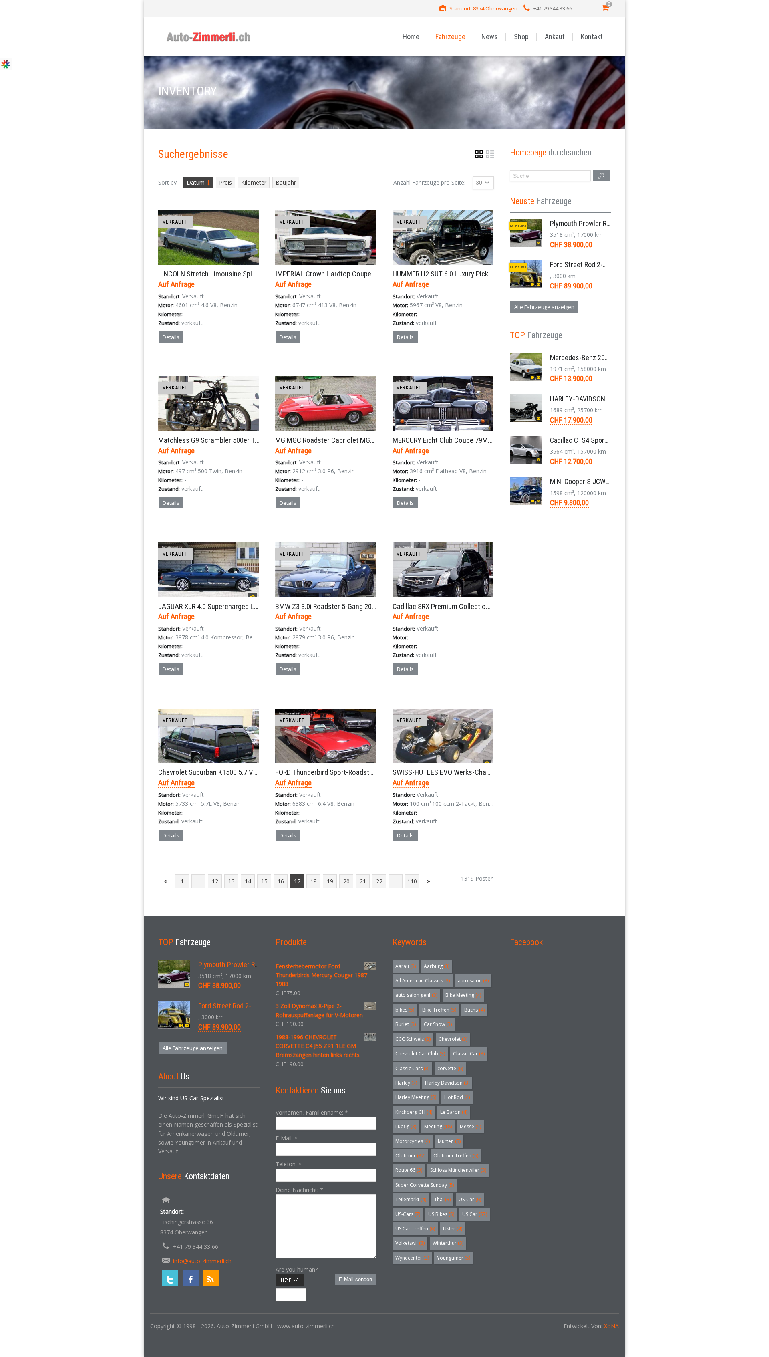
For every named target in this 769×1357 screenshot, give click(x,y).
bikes (404, 1009)
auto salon (473, 980)
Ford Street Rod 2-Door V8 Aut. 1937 (602, 264)
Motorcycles (412, 1141)
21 (363, 881)
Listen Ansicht (490, 154)
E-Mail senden (355, 1279)
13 (231, 881)
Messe (470, 1126)
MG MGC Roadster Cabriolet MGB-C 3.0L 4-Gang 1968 (354, 440)
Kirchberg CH (413, 1112)
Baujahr (286, 182)
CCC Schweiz (413, 1039)
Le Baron (453, 1112)
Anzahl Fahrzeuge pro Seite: (429, 182)
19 (330, 881)
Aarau (405, 966)
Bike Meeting (463, 995)
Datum (196, 182)
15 (264, 881)
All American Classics (422, 980)
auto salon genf (416, 995)
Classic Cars (412, 1068)
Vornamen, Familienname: (312, 1112)
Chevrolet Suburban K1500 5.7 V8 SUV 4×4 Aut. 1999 (235, 772)
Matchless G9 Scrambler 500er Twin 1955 (219, 440)
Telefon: (289, 1164)
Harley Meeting (415, 1097)
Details (171, 337)
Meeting (438, 1126)
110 (412, 881)
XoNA (611, 1326)
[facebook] (191, 1278)
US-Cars (407, 1214)
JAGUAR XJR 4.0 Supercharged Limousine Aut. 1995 (234, 606)
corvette (450, 1068)
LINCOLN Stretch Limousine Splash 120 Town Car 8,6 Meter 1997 (254, 273)
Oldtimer (410, 1155)
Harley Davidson (447, 1082)
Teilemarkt (410, 1199)
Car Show (438, 1024)
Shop (521, 36)
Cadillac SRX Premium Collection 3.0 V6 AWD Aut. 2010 (473, 606)
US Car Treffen (415, 1228)
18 (313, 881)
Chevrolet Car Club (420, 1053)
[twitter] (170, 1278)
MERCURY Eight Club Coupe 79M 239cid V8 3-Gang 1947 (475, 440)
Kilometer (253, 182)
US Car (474, 1214)
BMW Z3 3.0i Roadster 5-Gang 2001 (327, 606)
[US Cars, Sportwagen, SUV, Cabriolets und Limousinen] (208, 36)
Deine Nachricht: (299, 1190)
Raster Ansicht (479, 154)
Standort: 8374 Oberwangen (483, 8)
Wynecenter (412, 1257)
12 (215, 881)
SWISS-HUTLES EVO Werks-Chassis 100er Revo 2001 (471, 772)
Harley (406, 1082)
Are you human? (297, 1269)
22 (379, 881)
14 (248, 881)
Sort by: (168, 182)
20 (346, 881)
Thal (442, 1199)
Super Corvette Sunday (424, 1185)
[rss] (211, 1278)
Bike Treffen (439, 1009)
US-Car (470, 1199)
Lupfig (405, 1126)
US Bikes (441, 1214)
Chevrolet (453, 1039)
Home (411, 36)
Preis (225, 182)
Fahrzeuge (450, 36)
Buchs (474, 1009)
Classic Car (469, 1053)
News (489, 36)
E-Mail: (287, 1138)
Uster (452, 1228)
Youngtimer (453, 1257)
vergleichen (181, 365)
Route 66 (408, 1170)
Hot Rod (457, 1097)
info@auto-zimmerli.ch (202, 1261)
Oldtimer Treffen (455, 1155)
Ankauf (555, 36)
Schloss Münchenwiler (458, 1170)
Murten (449, 1141)
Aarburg (436, 966)
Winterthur (448, 1243)
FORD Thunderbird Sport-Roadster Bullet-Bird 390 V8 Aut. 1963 (367, 772)
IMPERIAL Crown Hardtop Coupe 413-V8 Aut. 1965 (349, 273)
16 (281, 881)
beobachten (223, 365)
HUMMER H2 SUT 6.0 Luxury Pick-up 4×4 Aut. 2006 (466, 273)
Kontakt (592, 36)
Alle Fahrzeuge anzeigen (544, 307)
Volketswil (410, 1243)
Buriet (405, 1024)
